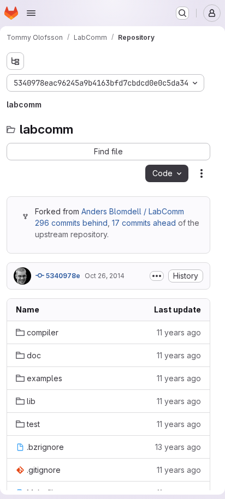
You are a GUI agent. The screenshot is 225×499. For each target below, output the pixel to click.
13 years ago (178, 447)
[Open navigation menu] (31, 13)
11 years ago (179, 332)
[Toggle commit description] (157, 276)
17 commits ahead (144, 222)
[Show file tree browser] (15, 61)
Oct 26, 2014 (105, 276)
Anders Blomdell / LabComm (132, 211)
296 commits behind (71, 222)
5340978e (62, 276)
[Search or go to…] (182, 13)
